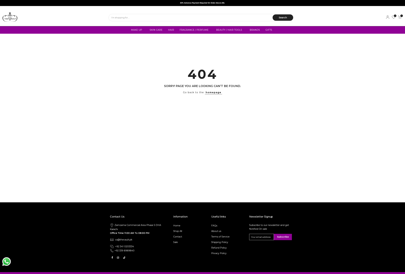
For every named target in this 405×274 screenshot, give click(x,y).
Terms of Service (220, 236)
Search (283, 17)
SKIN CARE (156, 29)
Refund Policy (219, 247)
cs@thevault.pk (123, 239)
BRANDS (255, 29)
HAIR (171, 29)
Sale (175, 242)
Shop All (177, 231)
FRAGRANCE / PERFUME (194, 29)
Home (176, 225)
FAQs (214, 225)
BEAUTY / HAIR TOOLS (229, 29)
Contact (177, 236)
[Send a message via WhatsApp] (7, 262)
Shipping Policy (219, 242)
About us (216, 231)
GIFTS (268, 29)
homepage (213, 92)
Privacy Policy (219, 253)
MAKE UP (136, 29)
